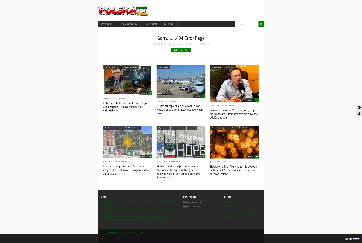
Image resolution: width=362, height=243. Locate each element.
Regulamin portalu (191, 206)
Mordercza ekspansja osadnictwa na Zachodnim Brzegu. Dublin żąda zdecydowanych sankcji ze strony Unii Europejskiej (178, 172)
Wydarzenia (216, 67)
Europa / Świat (178, 128)
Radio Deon (163, 67)
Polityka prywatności (192, 202)
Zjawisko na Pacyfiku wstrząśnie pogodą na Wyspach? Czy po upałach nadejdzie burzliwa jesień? (233, 170)
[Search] (261, 24)
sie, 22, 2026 (109, 98)
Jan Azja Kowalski (130, 67)
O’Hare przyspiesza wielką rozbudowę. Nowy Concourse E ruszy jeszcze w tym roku (180, 109)
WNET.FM (230, 67)
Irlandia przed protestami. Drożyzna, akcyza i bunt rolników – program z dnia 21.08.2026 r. (126, 170)
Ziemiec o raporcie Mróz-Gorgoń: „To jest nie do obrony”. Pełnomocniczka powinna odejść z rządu (234, 114)
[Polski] (354, 238)
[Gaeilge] (351, 238)
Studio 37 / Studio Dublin (129, 128)
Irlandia (192, 128)
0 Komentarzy (122, 98)
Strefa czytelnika (111, 67)
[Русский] (358, 238)
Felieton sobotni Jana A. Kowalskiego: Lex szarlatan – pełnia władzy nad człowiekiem (125, 106)
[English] (347, 238)
